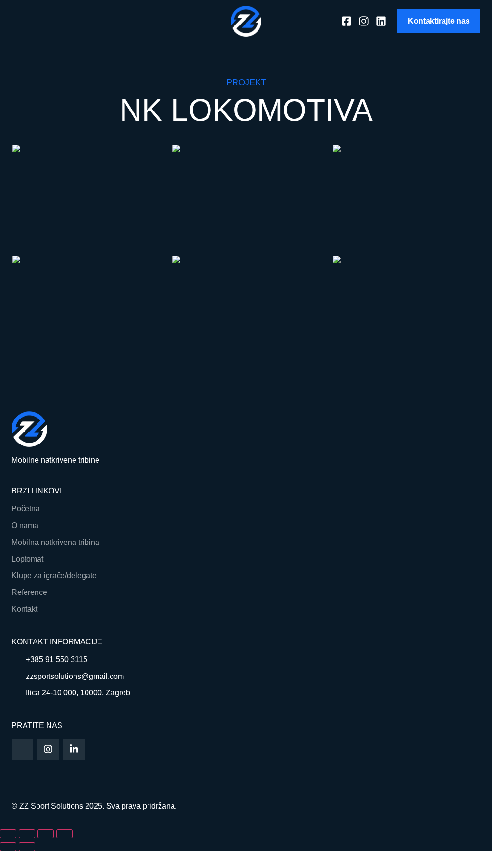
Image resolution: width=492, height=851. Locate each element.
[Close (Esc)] (64, 833)
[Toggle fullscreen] (27, 833)
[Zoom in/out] (8, 833)
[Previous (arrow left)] (8, 846)
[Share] (45, 833)
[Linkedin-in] (74, 749)
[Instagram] (48, 749)
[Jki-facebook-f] (22, 749)
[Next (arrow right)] (27, 846)
